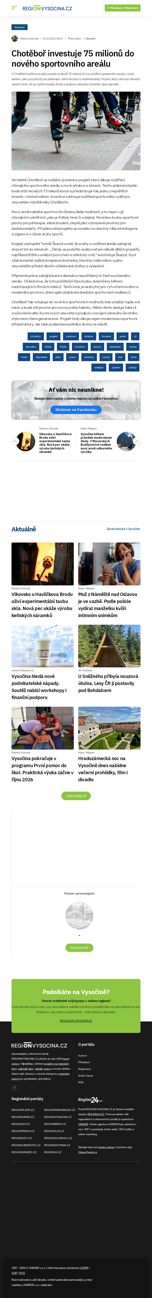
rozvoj (106, 357)
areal (122, 336)
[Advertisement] (76, 490)
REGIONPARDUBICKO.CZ (59, 1109)
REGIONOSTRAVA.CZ (57, 1145)
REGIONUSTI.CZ (21, 1138)
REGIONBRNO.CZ (55, 1124)
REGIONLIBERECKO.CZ (26, 1145)
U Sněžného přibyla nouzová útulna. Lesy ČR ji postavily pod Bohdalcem (108, 683)
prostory (89, 357)
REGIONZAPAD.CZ (22, 1116)
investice (80, 346)
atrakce (89, 336)
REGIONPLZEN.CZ (22, 1109)
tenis (133, 357)
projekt (53, 336)
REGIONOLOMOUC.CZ (58, 1138)
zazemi (116, 367)
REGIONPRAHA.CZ (23, 1131)
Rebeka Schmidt (29, 38)
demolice (31, 346)
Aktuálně (19, 27)
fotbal (48, 346)
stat (120, 357)
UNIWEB (83, 1124)
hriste (63, 346)
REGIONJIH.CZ (20, 1124)
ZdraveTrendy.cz (87, 1152)
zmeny (132, 367)
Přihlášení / (116, 7)
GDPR (84, 1267)
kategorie (115, 346)
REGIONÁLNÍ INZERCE (76, 1021)
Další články (74, 796)
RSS (80, 1082)
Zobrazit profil (79, 947)
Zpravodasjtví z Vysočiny (123, 529)
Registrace (131, 7)
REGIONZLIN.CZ (54, 1131)
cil (135, 336)
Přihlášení (84, 1062)
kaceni (97, 346)
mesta (132, 346)
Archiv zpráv (85, 1075)
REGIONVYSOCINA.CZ (58, 1116)
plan (58, 357)
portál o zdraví (106, 1147)
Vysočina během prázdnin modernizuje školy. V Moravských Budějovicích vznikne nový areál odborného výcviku (96, 443)
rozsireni (71, 336)
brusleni (106, 336)
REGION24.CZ (53, 1152)
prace (72, 357)
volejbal (98, 367)
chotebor (36, 336)
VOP (14, 1273)
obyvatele (41, 357)
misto (24, 357)
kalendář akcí (25, 1068)
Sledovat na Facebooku (76, 410)
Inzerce (82, 1055)
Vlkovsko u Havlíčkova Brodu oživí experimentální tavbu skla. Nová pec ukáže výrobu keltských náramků (55, 443)
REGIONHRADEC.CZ (24, 1152)
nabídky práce (43, 1068)
